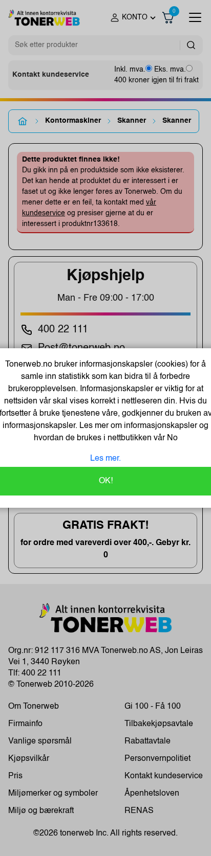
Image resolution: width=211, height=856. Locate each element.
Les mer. (105, 459)
